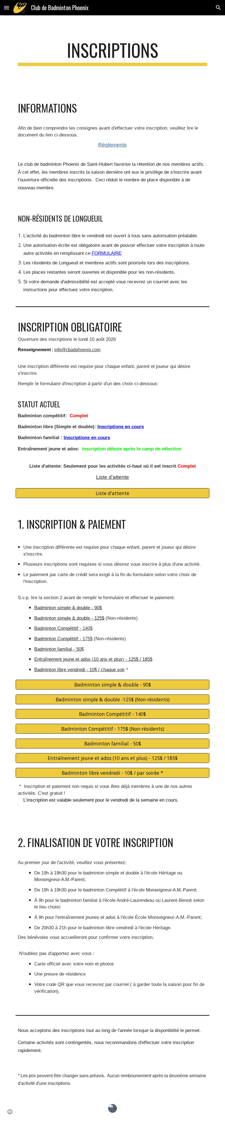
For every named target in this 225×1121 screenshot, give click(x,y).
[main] (112, 52)
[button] (6, 7)
